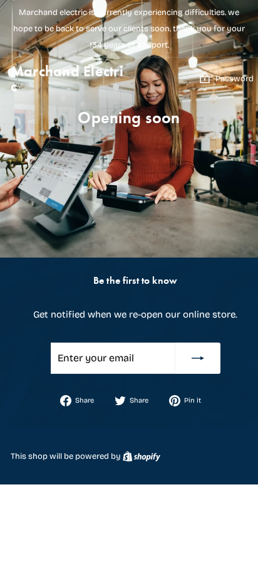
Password (234, 79)
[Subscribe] (197, 358)
